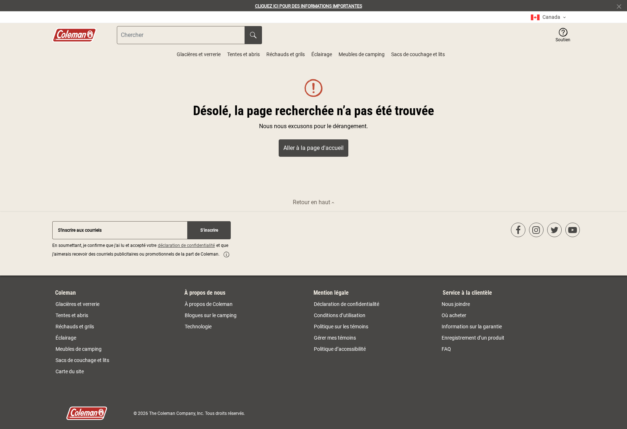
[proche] (622, 6)
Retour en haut (312, 202)
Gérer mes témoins (335, 338)
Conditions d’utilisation (339, 315)
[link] (548, 17)
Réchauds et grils (285, 54)
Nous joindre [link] (456, 304)
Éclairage (321, 54)
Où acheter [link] (454, 315)
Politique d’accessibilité (340, 349)
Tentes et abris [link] (72, 315)
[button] (563, 35)
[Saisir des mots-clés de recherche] (253, 35)
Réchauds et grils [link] (75, 326)
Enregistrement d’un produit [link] (473, 338)
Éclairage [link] (66, 338)
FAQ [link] (446, 349)
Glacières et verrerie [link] (77, 304)
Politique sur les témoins (341, 326)
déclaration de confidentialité (186, 245)
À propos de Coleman (209, 304)
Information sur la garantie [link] (472, 326)
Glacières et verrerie (199, 54)
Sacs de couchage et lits (418, 54)
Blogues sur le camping (211, 315)
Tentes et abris (243, 54)
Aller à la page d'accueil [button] (313, 147)
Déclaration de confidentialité (346, 304)
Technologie (198, 326)
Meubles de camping (362, 54)
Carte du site (70, 371)
